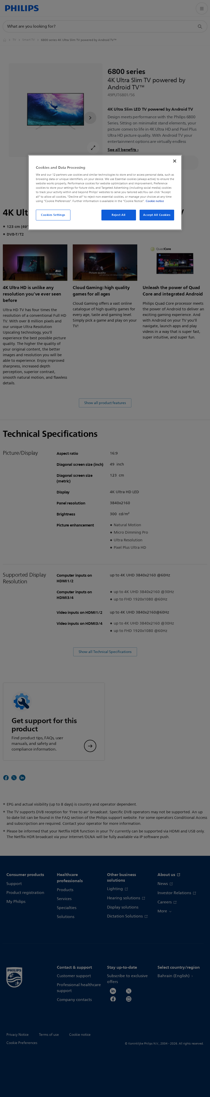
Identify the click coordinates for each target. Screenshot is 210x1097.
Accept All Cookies (156, 214)
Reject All (118, 214)
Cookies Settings (53, 214)
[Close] (174, 160)
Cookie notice (155, 200)
